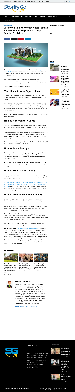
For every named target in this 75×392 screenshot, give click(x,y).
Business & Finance (17, 16)
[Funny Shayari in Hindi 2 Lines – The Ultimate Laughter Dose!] (54, 90)
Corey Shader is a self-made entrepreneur (27, 228)
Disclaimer (33, 1)
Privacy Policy (27, 1)
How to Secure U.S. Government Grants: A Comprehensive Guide (65, 103)
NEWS (36, 16)
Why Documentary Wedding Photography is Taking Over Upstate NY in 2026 (65, 364)
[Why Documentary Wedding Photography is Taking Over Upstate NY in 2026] (55, 360)
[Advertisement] (60, 48)
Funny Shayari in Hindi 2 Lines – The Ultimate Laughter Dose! (65, 92)
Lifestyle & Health (10, 20)
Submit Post (47, 1)
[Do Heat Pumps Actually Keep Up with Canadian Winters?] (55, 375)
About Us (15, 1)
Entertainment (52, 16)
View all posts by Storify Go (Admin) (26, 306)
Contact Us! (20, 1)
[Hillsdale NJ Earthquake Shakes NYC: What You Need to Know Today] (54, 65)
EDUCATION (43, 16)
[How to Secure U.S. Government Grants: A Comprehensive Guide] (54, 100)
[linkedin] (70, 1)
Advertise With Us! (40, 1)
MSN (51, 34)
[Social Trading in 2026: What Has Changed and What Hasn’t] (41, 258)
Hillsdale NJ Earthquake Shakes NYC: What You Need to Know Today (65, 68)
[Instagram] (68, 1)
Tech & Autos (28, 16)
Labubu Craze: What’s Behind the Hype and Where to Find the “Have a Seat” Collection (66, 80)
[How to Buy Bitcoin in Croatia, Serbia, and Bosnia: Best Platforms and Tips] (26, 258)
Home (6, 16)
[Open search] (70, 16)
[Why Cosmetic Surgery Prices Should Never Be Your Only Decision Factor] (55, 348)
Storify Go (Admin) (18, 35)
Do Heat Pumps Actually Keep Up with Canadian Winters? (66, 377)
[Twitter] (66, 1)
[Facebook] (65, 1)
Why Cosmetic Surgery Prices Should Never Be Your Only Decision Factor (65, 351)
